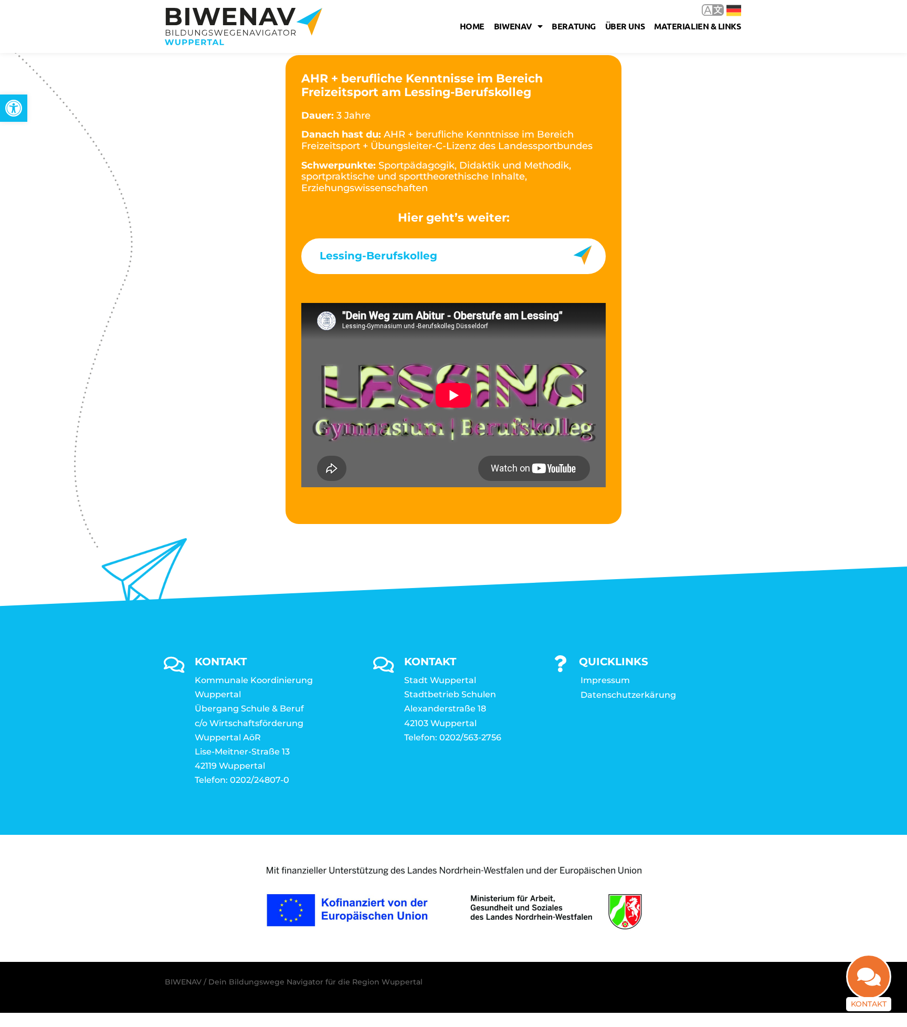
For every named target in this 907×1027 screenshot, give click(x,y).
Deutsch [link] (726, 9)
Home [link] (472, 26)
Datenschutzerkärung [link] (628, 695)
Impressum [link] (605, 680)
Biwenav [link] (513, 26)
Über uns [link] (625, 26)
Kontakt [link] (869, 1004)
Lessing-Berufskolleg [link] (378, 255)
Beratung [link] (573, 26)
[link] (13, 108)
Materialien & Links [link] (697, 26)
